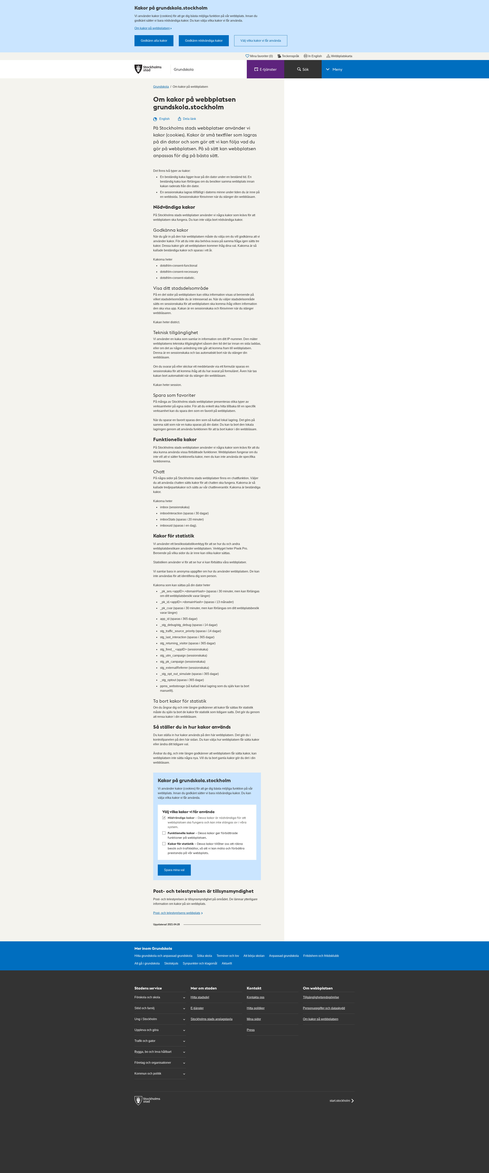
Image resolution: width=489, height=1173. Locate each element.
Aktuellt (227, 963)
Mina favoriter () (261, 56)
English (164, 118)
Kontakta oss (255, 997)
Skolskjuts (171, 963)
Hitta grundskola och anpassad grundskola (163, 955)
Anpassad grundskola (284, 955)
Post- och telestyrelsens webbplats (176, 913)
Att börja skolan (254, 955)
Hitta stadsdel (200, 997)
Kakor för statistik (206, 848)
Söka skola (204, 955)
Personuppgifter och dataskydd (324, 1008)
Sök (306, 69)
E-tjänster (197, 1008)
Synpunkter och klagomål (200, 963)
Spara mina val (174, 870)
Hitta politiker (256, 1008)
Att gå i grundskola (147, 963)
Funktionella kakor (203, 835)
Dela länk (189, 118)
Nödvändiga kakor (207, 822)
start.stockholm (340, 1100)
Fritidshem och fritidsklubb (321, 955)
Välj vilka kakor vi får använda (260, 40)
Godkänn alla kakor (154, 40)
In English (315, 56)
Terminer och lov (228, 955)
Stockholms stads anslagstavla (211, 1019)
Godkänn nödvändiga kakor (204, 40)
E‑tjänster (268, 69)
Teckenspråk (290, 56)
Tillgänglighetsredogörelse (321, 997)
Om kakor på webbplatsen (152, 28)
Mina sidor (254, 1019)
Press (251, 1030)
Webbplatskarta (341, 56)
